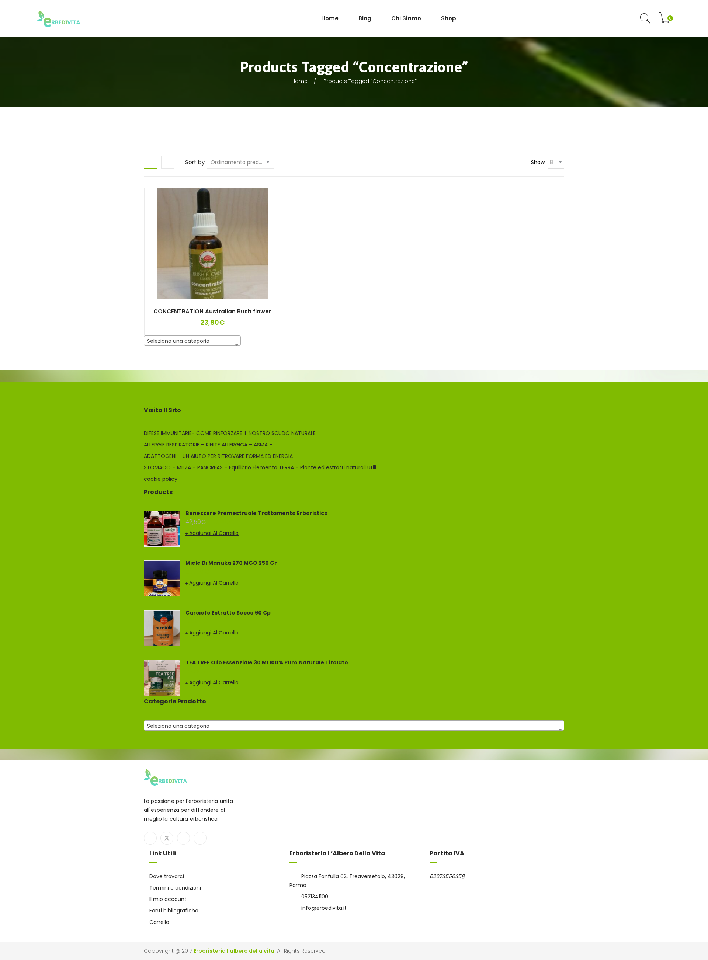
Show (538, 162)
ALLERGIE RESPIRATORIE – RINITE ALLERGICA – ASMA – (208, 444)
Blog (364, 18)
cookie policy (160, 479)
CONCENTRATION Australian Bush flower (212, 311)
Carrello (159, 922)
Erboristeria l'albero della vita (234, 950)
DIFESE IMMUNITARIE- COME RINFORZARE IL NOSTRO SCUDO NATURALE (230, 433)
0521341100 (314, 896)
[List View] (167, 162)
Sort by (195, 162)
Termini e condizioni (175, 887)
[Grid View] (150, 162)
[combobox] (192, 340)
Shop (448, 18)
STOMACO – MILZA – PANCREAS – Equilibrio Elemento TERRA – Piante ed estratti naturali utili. (260, 467)
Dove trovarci (166, 876)
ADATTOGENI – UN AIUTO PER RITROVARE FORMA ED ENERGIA (218, 456)
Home (330, 18)
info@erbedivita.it (324, 908)
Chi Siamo (406, 18)
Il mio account (168, 899)
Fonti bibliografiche (173, 910)
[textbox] (192, 341)
